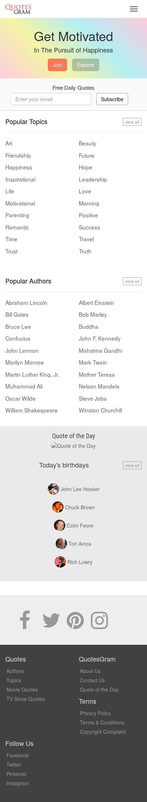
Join (57, 64)
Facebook (17, 755)
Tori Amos (80, 543)
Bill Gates (17, 314)
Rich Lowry (79, 561)
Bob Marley (93, 314)
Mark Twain (93, 362)
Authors (15, 670)
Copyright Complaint (103, 731)
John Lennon (22, 350)
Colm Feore (80, 525)
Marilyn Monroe (24, 362)
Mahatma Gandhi (100, 350)
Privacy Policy (95, 713)
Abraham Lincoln (26, 302)
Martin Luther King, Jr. (32, 374)
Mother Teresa (97, 374)
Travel (86, 239)
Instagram (17, 783)
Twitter (13, 764)
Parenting (17, 215)
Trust (11, 251)
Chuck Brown (80, 507)
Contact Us (92, 680)
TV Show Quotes (25, 698)
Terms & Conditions (102, 722)
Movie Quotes (22, 689)
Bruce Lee (18, 326)
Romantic (17, 227)
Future (87, 155)
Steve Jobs (93, 398)
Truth (85, 251)
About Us (90, 670)
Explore (85, 64)
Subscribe (112, 99)
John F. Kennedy (100, 338)
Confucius (17, 338)
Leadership (93, 179)
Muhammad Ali (23, 386)
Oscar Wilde (20, 398)
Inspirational (20, 179)
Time (11, 239)
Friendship (18, 155)
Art (8, 143)
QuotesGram (18, 9)
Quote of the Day (99, 689)
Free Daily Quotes (73, 87)
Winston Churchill (100, 410)
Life (9, 191)
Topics (13, 680)
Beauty (87, 143)
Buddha (88, 326)
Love (85, 191)
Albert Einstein (96, 302)
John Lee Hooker (80, 488)
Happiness (18, 167)
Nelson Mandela (99, 386)
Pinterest (16, 773)
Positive (88, 215)
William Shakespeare (31, 410)
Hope (85, 167)
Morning (89, 203)
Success (89, 227)
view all (132, 122)
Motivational (20, 203)
